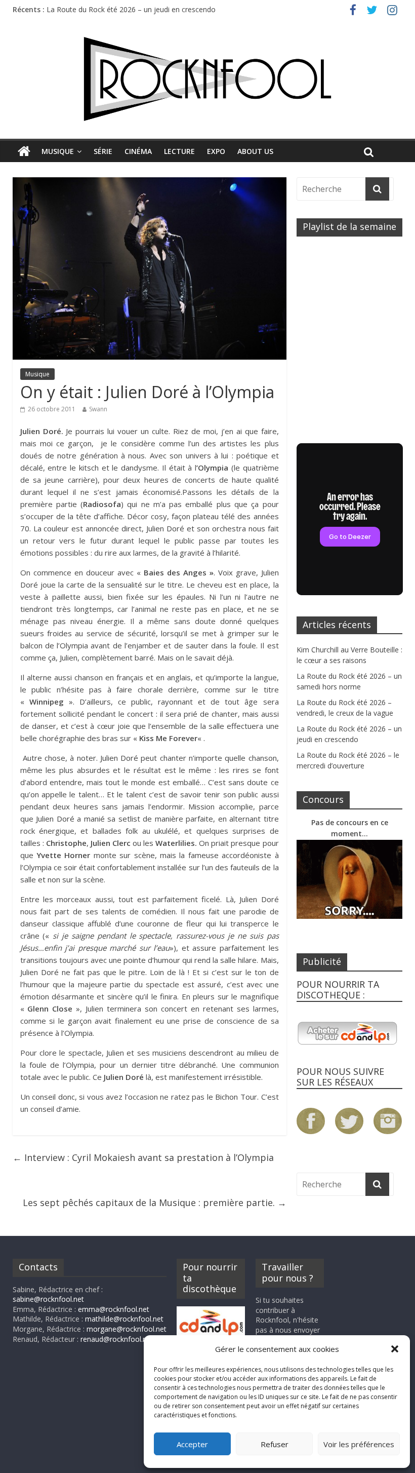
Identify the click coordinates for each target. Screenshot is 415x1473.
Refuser (274, 1444)
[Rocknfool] (207, 78)
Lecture (179, 151)
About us (255, 151)
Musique (58, 151)
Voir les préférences (358, 1444)
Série (103, 151)
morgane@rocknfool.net (127, 1329)
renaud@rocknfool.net (116, 1339)
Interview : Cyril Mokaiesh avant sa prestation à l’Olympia (143, 1157)
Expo (216, 151)
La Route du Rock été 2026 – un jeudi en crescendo (131, 9)
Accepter (192, 1444)
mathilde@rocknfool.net (124, 1319)
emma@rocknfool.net (113, 1309)
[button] (395, 1349)
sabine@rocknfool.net (48, 1299)
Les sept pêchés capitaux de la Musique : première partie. (154, 1202)
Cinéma (138, 151)
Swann (98, 409)
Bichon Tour (236, 1097)
